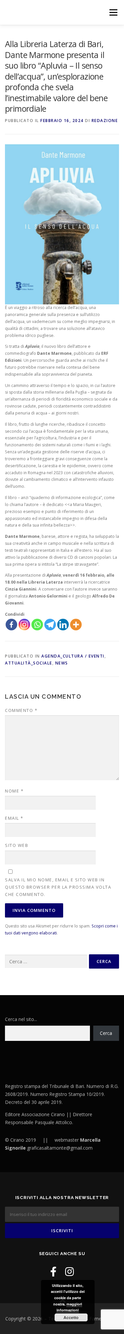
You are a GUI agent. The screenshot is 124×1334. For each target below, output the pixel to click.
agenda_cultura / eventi (72, 656)
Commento (21, 710)
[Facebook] (11, 624)
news (61, 663)
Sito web (16, 845)
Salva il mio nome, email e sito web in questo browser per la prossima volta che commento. (58, 887)
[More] (76, 624)
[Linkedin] (63, 624)
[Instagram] (24, 624)
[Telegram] (50, 624)
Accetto (70, 1317)
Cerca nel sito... (21, 1019)
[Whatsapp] (37, 624)
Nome (14, 791)
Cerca (106, 1033)
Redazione (105, 120)
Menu (112, 12)
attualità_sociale (28, 663)
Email (14, 818)
